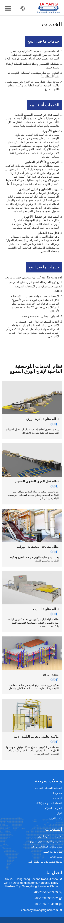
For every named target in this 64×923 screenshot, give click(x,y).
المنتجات (53, 829)
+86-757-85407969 (46, 892)
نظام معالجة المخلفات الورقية (38, 546)
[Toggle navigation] (8, 8)
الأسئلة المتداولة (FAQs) (49, 803)
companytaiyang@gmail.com (39, 910)
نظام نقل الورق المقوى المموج (37, 481)
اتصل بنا (54, 872)
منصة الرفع (51, 674)
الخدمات (57, 798)
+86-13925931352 (46, 898)
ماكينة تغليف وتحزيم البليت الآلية (36, 736)
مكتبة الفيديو (55, 818)
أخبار (59, 813)
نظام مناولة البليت (46, 609)
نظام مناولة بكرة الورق (42, 419)
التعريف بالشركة (53, 808)
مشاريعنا (57, 793)
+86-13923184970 (46, 904)
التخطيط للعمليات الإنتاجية (48, 788)
